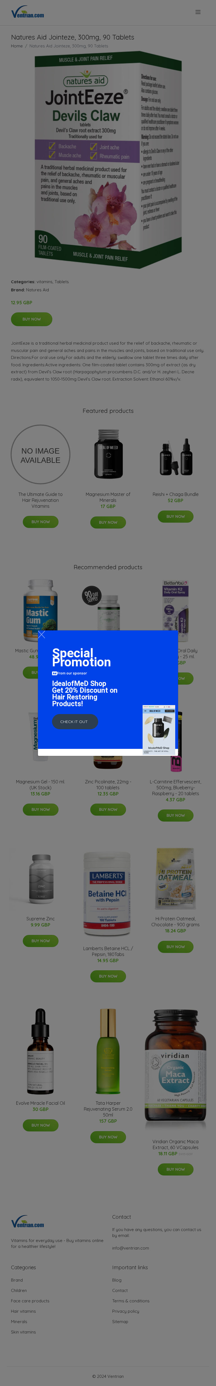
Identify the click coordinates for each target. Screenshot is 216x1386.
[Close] (41, 634)
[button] (75, 721)
